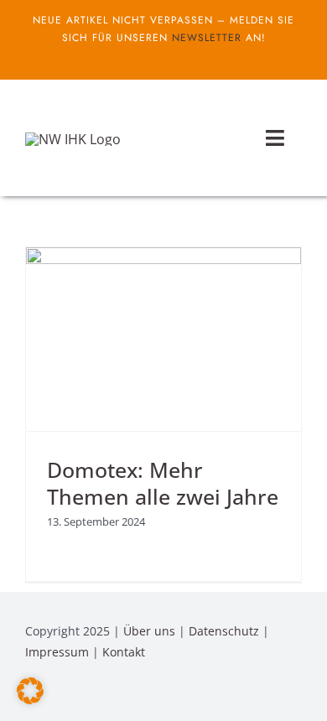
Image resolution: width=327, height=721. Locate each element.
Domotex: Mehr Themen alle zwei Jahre (162, 483)
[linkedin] (297, 697)
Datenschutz (224, 631)
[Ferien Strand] (73, 139)
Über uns (149, 631)
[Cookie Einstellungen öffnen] (30, 699)
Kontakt (123, 652)
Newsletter (206, 37)
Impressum (57, 652)
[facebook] (150, 57)
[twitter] (177, 57)
